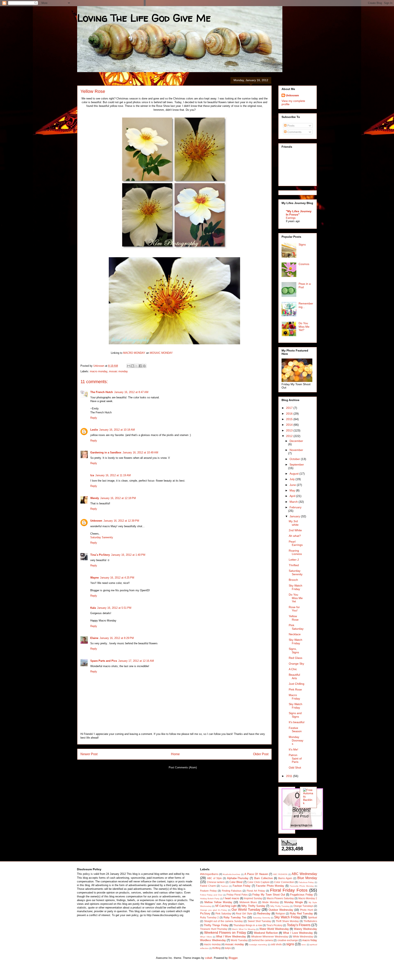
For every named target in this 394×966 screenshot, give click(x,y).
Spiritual (312, 917)
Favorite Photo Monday (270, 885)
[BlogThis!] (133, 366)
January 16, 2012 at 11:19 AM (113, 475)
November (296, 450)
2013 (289, 430)
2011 (289, 776)
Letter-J (294, 559)
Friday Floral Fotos (237, 894)
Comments (293, 132)
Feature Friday (208, 890)
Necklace (295, 634)
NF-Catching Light (226, 905)
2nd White (295, 530)
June (293, 484)
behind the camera (262, 940)
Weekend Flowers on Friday (225, 932)
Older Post (260, 754)
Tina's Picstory (274, 925)
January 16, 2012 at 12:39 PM (121, 520)
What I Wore (206, 937)
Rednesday (263, 913)
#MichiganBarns (209, 874)
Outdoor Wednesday (281, 909)
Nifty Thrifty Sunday (253, 905)
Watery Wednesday (305, 928)
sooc (303, 944)
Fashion (224, 886)
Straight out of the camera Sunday (223, 921)
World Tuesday (239, 940)
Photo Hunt (306, 909)
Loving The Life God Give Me (144, 18)
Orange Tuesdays (303, 906)
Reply (93, 417)
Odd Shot (295, 767)
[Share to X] (136, 366)
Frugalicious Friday (301, 894)
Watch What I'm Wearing (243, 929)
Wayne (94, 577)
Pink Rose (295, 689)
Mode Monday (270, 902)
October (295, 459)
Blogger (233, 957)
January (295, 516)
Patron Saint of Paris (295, 758)
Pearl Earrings (296, 543)
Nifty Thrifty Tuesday (280, 906)
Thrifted (294, 565)
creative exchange (287, 940)
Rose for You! (294, 608)
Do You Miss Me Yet (296, 598)
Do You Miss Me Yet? (304, 327)
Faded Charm (208, 885)
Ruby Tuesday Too (234, 917)
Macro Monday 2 (307, 898)
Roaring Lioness (295, 552)
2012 (289, 436)
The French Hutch (101, 392)
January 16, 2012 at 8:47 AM (131, 392)
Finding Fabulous (232, 890)
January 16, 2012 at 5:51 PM (114, 607)
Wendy (94, 498)
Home (175, 754)
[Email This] (129, 366)
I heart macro (231, 898)
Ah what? (295, 535)
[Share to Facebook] (140, 366)
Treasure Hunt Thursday (213, 929)
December (296, 441)
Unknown (96, 520)
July (293, 479)
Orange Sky (296, 663)
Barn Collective (263, 878)
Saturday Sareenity (101, 537)
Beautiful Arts (294, 676)
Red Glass (295, 657)
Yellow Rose (294, 617)
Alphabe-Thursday (238, 878)
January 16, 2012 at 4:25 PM (117, 577)
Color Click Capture (258, 882)
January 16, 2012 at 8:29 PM (117, 638)
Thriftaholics (310, 921)
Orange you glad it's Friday (213, 910)
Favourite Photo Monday (302, 886)
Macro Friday (294, 696)
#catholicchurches (231, 874)
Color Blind (236, 882)
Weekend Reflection (266, 932)
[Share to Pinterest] (144, 366)
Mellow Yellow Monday (218, 902)
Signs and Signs (295, 714)
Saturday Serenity (295, 572)
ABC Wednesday (304, 874)
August (294, 473)
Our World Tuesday (245, 909)
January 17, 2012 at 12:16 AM (136, 660)
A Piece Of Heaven (256, 874)
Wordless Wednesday (213, 940)
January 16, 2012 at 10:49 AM (140, 452)
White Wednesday (303, 936)
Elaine (94, 638)
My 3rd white (294, 523)
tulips (228, 948)
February (295, 507)
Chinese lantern (216, 882)
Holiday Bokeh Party (209, 898)
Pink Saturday (296, 627)
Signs (302, 244)
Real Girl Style (244, 913)
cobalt (208, 957)
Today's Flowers (298, 925)
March (294, 501)
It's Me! (293, 749)
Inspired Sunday (253, 898)
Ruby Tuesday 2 (209, 917)
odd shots (276, 944)
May (293, 490)
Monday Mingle (293, 902)
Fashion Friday (242, 885)
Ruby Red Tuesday (301, 913)
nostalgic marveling (258, 944)
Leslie (94, 429)
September (297, 464)
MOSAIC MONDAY (161, 352)
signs (290, 944)
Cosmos (304, 264)
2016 (289, 413)
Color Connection (284, 882)
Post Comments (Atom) (183, 767)
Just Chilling (296, 683)
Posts (290, 125)
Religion (280, 913)
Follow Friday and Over (211, 895)
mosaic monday (118, 371)
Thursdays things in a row (247, 925)
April (293, 496)
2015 (289, 419)
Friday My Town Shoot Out (268, 894)
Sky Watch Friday (295, 587)
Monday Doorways (296, 740)
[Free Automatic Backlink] (308, 803)
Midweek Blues (248, 902)
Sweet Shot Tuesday (259, 921)
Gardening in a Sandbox (105, 452)
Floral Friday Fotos (289, 890)
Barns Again (285, 878)
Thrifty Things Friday (216, 925)
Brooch (293, 579)
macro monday (98, 371)
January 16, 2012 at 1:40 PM (128, 554)
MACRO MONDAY (133, 352)
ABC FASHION (280, 874)
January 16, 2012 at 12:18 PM (118, 498)
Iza (92, 475)
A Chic (293, 669)
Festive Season (295, 729)
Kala (93, 607)
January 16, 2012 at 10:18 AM (117, 429)
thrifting (216, 948)
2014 (289, 424)
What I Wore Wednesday (231, 936)
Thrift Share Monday (287, 921)
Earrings (291, 217)
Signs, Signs (294, 650)
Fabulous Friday (306, 882)
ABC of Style (214, 878)
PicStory (205, 913)
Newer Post (88, 754)
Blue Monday (307, 878)
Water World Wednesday (274, 928)
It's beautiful (296, 722)
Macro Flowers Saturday (280, 898)
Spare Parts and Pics (103, 660)
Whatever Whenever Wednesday (269, 936)
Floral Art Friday (256, 890)
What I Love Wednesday (298, 932)
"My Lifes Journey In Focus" (299, 213)
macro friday (309, 940)
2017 (289, 407)
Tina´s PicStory (100, 554)
